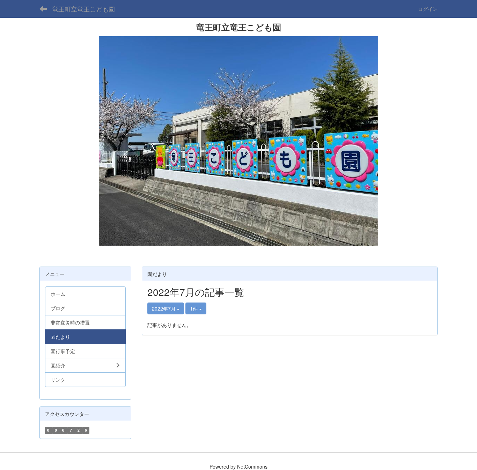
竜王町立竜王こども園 (83, 8)
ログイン (428, 8)
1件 (194, 308)
